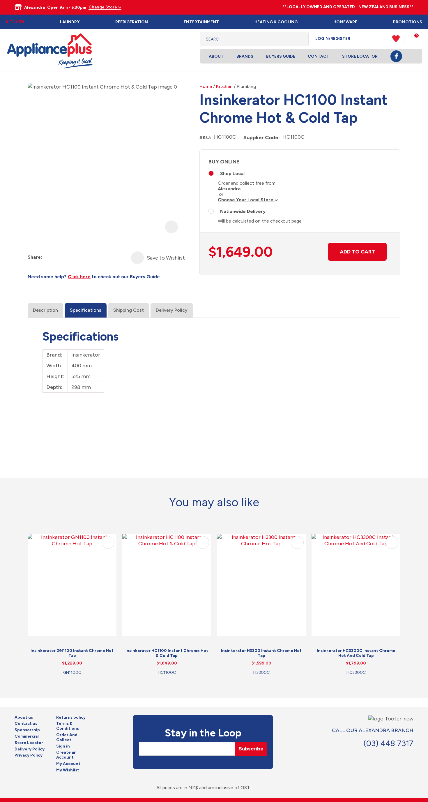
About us (24, 717)
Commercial (27, 736)
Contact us (26, 723)
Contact (318, 56)
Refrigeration (131, 22)
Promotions (407, 22)
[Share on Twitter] (57, 257)
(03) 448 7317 (388, 743)
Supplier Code (260, 137)
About (216, 56)
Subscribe (251, 748)
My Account (68, 764)
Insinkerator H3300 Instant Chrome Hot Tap (261, 653)
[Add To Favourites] (137, 257)
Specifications (85, 310)
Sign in (63, 746)
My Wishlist (67, 770)
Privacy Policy (29, 755)
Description (45, 310)
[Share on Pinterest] (78, 257)
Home (205, 86)
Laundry (69, 22)
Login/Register (332, 39)
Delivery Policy (172, 310)
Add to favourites (108, 542)
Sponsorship (27, 730)
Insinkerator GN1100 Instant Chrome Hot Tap (72, 653)
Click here (79, 276)
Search (299, 39)
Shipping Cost (128, 310)
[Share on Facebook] (47, 257)
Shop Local (232, 173)
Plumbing (246, 86)
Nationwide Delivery (243, 211)
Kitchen (15, 22)
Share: (35, 257)
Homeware (345, 22)
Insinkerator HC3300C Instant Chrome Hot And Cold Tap (356, 653)
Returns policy (71, 717)
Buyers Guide (280, 56)
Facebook (396, 56)
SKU (204, 137)
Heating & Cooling (276, 22)
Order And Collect (66, 737)
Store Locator (360, 56)
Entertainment (201, 22)
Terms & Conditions (67, 726)
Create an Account (66, 755)
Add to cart (357, 251)
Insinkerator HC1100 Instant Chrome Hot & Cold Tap (166, 653)
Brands (244, 56)
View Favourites (398, 38)
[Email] (68, 257)
